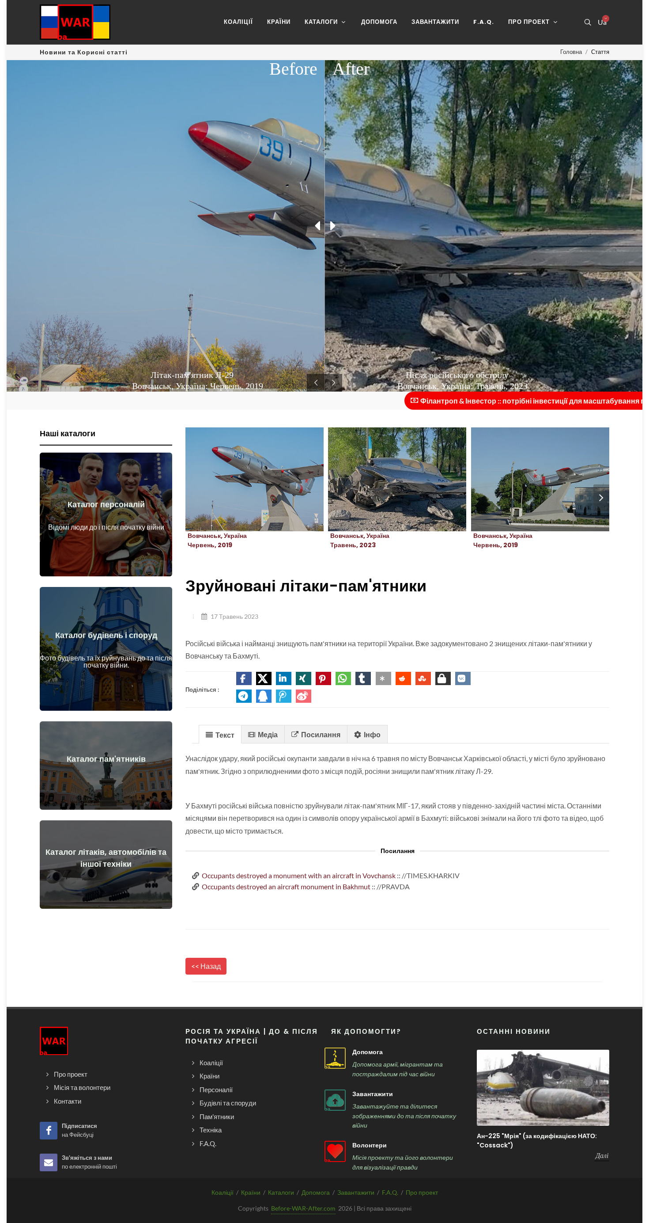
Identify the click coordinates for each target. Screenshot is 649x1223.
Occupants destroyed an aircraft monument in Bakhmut (286, 886)
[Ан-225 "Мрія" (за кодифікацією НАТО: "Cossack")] (543, 1087)
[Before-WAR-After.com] (75, 22)
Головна (571, 51)
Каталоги (281, 1192)
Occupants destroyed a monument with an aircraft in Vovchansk (299, 875)
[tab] (220, 734)
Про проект (422, 1192)
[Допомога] (335, 1058)
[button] (244, 678)
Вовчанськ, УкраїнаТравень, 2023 (359, 540)
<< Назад (206, 966)
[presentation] (601, 497)
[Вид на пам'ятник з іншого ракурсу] (529, 479)
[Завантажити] (335, 1100)
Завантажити (372, 1094)
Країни (250, 1192)
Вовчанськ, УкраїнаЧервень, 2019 (217, 540)
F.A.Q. (390, 1192)
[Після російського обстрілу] (387, 479)
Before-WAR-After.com (303, 1208)
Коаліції (222, 1192)
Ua (602, 22)
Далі (602, 1155)
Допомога (367, 1052)
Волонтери (369, 1145)
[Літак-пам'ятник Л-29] (244, 479)
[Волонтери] (335, 1151)
